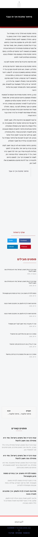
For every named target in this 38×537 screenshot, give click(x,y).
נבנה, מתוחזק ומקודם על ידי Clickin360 (19, 528)
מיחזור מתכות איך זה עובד (18, 171)
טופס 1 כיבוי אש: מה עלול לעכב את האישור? (23, 334)
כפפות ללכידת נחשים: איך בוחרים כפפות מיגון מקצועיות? (19, 293)
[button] (19, 5)
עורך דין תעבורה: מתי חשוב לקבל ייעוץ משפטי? (22, 324)
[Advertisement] (19, 203)
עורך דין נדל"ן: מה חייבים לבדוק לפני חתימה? (23, 344)
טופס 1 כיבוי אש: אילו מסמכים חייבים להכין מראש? (21, 354)
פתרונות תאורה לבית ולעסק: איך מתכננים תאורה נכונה (20, 303)
